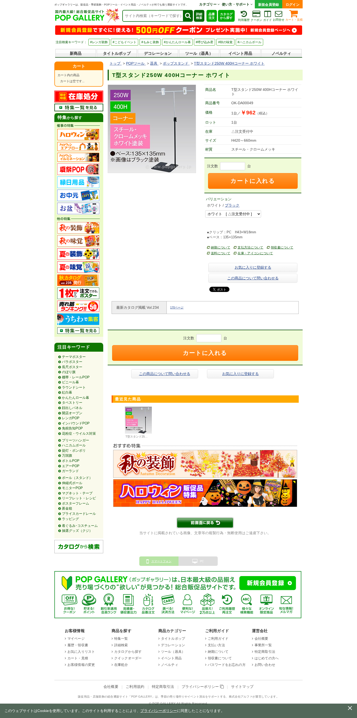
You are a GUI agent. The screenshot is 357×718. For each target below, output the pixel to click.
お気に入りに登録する (253, 267)
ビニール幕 (70, 382)
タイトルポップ (117, 53)
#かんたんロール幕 (177, 42)
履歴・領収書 (77, 645)
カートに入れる (253, 181)
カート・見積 (294, 19)
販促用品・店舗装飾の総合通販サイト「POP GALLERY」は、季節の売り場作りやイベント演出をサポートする (152, 696)
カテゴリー (208, 4)
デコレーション (158, 53)
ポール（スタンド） (77, 478)
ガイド (267, 19)
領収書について (282, 247)
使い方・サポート (236, 4)
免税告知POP (72, 428)
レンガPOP (70, 418)
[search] (187, 15)
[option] (138, 423)
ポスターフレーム (75, 503)
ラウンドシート (74, 387)
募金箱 (67, 508)
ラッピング (70, 519)
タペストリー (72, 403)
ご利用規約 (135, 687)
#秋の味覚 (225, 42)
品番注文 (212, 16)
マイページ (76, 638)
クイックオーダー (128, 658)
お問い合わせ (265, 665)
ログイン (293, 5)
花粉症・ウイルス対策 (79, 433)
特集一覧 (121, 638)
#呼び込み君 (204, 42)
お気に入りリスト (81, 652)
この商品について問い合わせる (253, 278)
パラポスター (72, 362)
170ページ (176, 307)
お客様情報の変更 (81, 665)
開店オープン (72, 413)
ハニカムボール (74, 445)
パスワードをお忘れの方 (227, 665)
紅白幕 (67, 392)
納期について (220, 247)
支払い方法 (216, 645)
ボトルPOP (70, 461)
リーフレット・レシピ (79, 498)
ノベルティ (281, 53)
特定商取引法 (265, 652)
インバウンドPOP (76, 423)
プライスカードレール (79, 514)
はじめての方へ (267, 658)
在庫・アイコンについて (255, 253)
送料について (220, 253)
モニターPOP (72, 488)
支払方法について (250, 247)
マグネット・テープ (77, 493)
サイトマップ (242, 687)
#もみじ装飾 (150, 42)
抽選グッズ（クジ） (77, 531)
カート (79, 66)
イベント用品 (240, 53)
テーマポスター (74, 357)
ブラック (232, 205)
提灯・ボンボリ (74, 450)
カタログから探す (226, 16)
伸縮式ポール (72, 483)
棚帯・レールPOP (76, 377)
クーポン (256, 19)
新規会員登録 (268, 5)
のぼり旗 (69, 372)
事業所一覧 (263, 645)
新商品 (76, 53)
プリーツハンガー (75, 440)
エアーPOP (70, 466)
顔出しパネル (72, 408)
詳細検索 (199, 16)
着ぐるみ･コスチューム (80, 526)
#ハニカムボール (249, 42)
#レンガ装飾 (99, 42)
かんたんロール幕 (75, 398)
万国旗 (67, 455)
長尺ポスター (72, 367)
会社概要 (261, 638)
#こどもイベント (124, 42)
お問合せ (278, 19)
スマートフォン (161, 561)
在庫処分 (121, 665)
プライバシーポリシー (201, 687)
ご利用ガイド (218, 638)
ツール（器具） (199, 53)
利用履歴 (244, 19)
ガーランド (70, 471)
